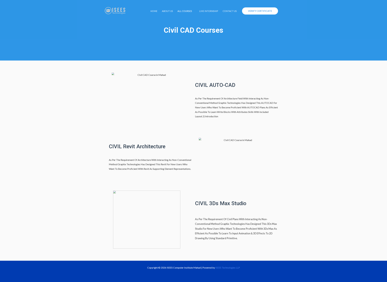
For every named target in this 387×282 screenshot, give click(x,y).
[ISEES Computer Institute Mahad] (115, 10)
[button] (260, 11)
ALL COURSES (184, 11)
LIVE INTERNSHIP (208, 11)
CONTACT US (230, 11)
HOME (153, 11)
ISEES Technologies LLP (227, 267)
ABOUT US (167, 11)
